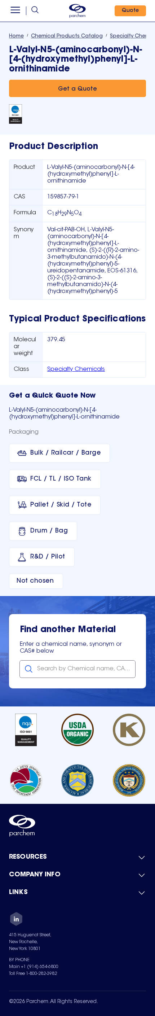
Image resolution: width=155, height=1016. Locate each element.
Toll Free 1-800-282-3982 (33, 974)
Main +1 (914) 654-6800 (33, 967)
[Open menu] (15, 11)
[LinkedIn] (16, 920)
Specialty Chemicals (76, 369)
